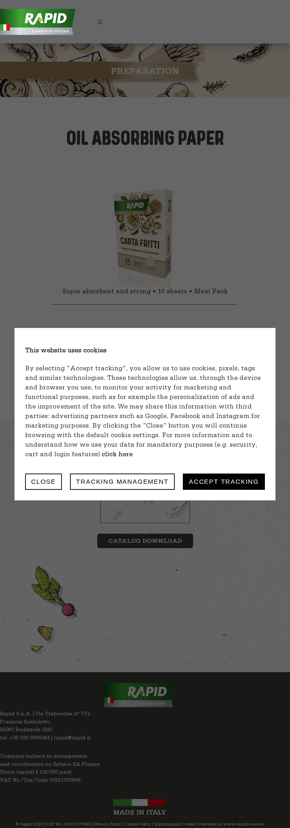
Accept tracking (224, 481)
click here (117, 455)
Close (43, 481)
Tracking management (122, 481)
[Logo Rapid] (39, 9)
